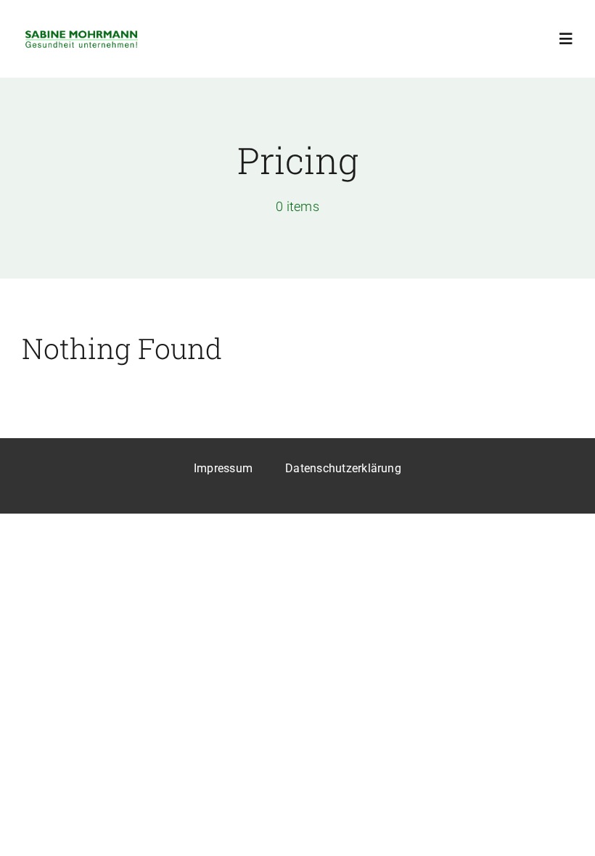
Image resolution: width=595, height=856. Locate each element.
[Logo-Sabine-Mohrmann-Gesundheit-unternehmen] (81, 33)
